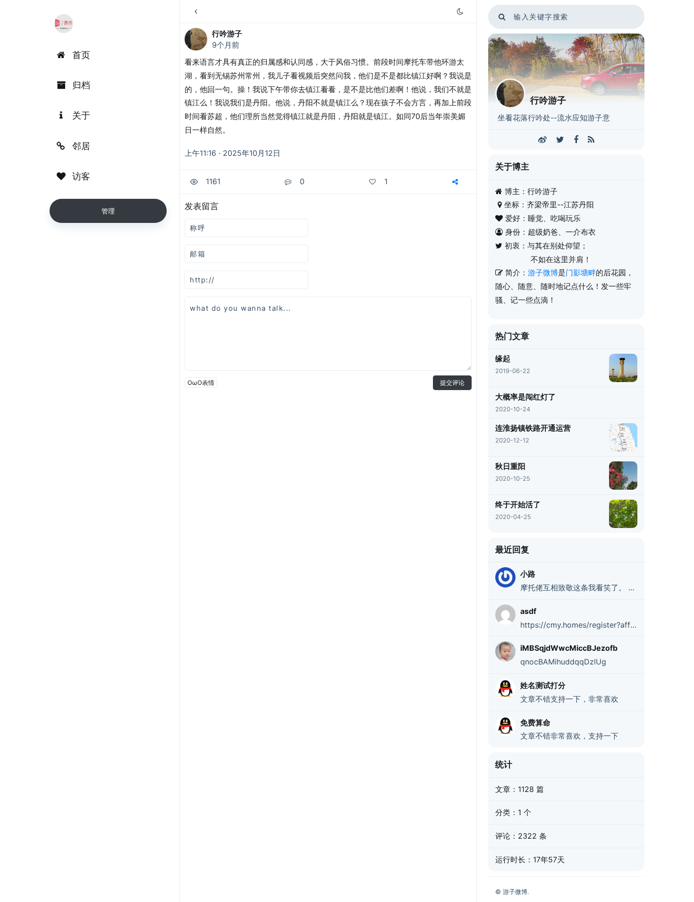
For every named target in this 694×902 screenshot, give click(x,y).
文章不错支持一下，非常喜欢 (569, 699)
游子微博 (543, 272)
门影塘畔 (581, 272)
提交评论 (452, 382)
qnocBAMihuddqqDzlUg (563, 661)
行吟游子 (227, 33)
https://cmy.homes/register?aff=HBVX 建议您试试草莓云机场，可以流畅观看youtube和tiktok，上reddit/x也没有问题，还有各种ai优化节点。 (578, 625)
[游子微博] (64, 23)
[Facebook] (576, 139)
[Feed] (591, 139)
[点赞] (373, 181)
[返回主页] (196, 11)
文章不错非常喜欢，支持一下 (569, 735)
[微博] (542, 139)
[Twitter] (560, 139)
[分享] (456, 181)
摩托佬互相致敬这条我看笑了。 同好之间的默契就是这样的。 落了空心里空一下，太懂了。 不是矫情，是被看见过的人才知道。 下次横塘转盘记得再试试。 (578, 587)
